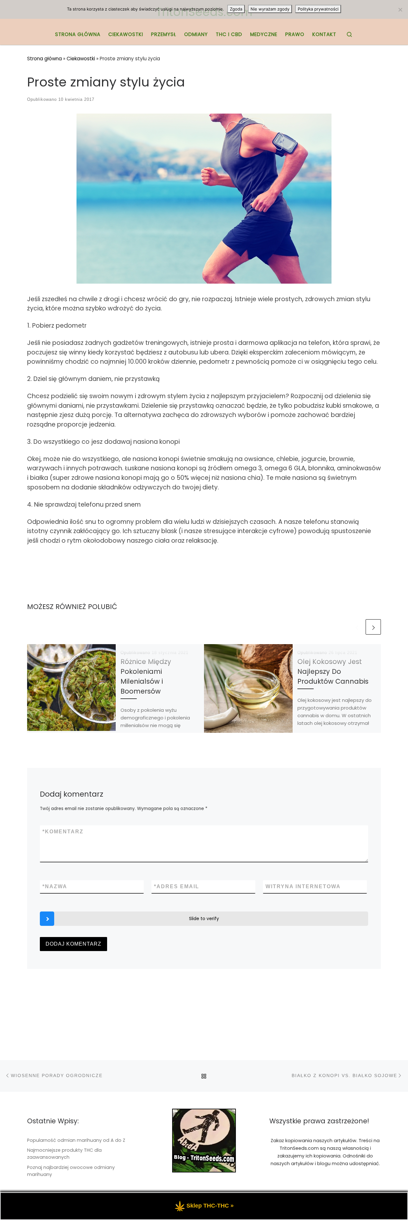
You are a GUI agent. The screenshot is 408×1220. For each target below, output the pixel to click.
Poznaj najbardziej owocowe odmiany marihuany (71, 1171)
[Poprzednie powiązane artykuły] (356, 627)
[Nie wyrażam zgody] (400, 9)
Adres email (176, 886)
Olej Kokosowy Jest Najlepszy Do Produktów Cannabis (332, 671)
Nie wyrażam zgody (270, 8)
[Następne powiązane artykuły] (373, 627)
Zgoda (236, 8)
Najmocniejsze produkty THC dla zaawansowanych (64, 1153)
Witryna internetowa (303, 886)
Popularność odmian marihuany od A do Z (76, 1140)
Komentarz (63, 831)
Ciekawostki (81, 58)
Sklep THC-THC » (210, 1205)
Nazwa (54, 886)
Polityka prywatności (318, 8)
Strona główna (44, 58)
